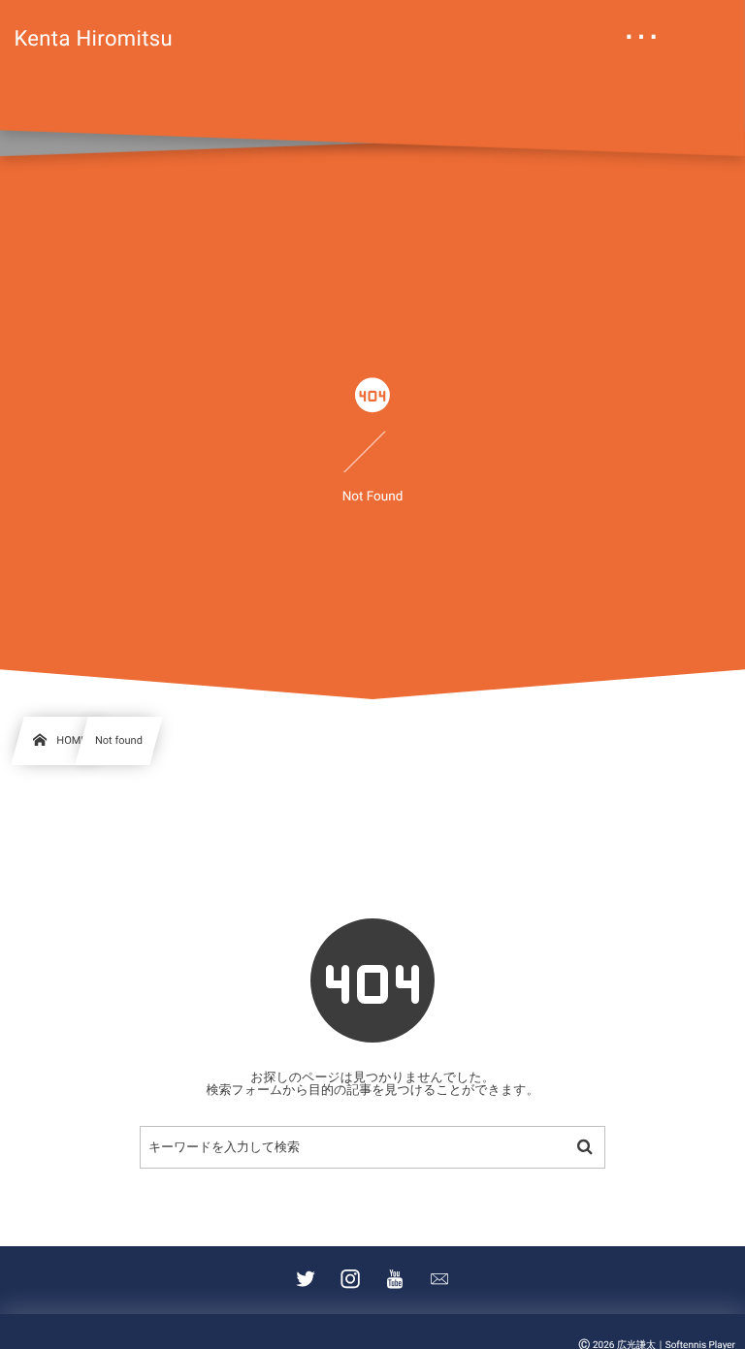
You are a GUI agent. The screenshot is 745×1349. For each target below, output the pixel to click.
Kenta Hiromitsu (93, 39)
